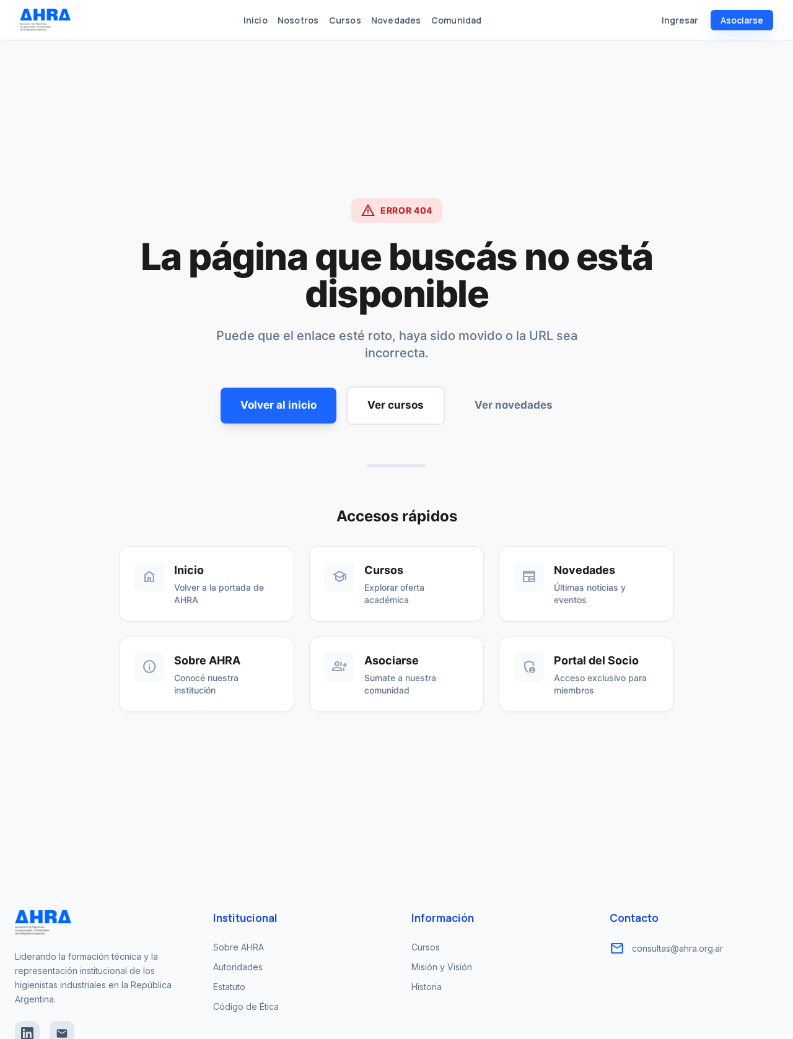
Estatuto (229, 986)
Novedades (396, 20)
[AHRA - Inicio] (45, 20)
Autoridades (238, 967)
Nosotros (298, 20)
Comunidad (456, 20)
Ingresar (680, 20)
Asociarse (742, 20)
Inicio (255, 20)
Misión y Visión (441, 967)
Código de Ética (246, 1006)
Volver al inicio (278, 405)
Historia (426, 986)
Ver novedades (514, 405)
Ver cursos (395, 405)
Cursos (345, 20)
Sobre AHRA (238, 947)
